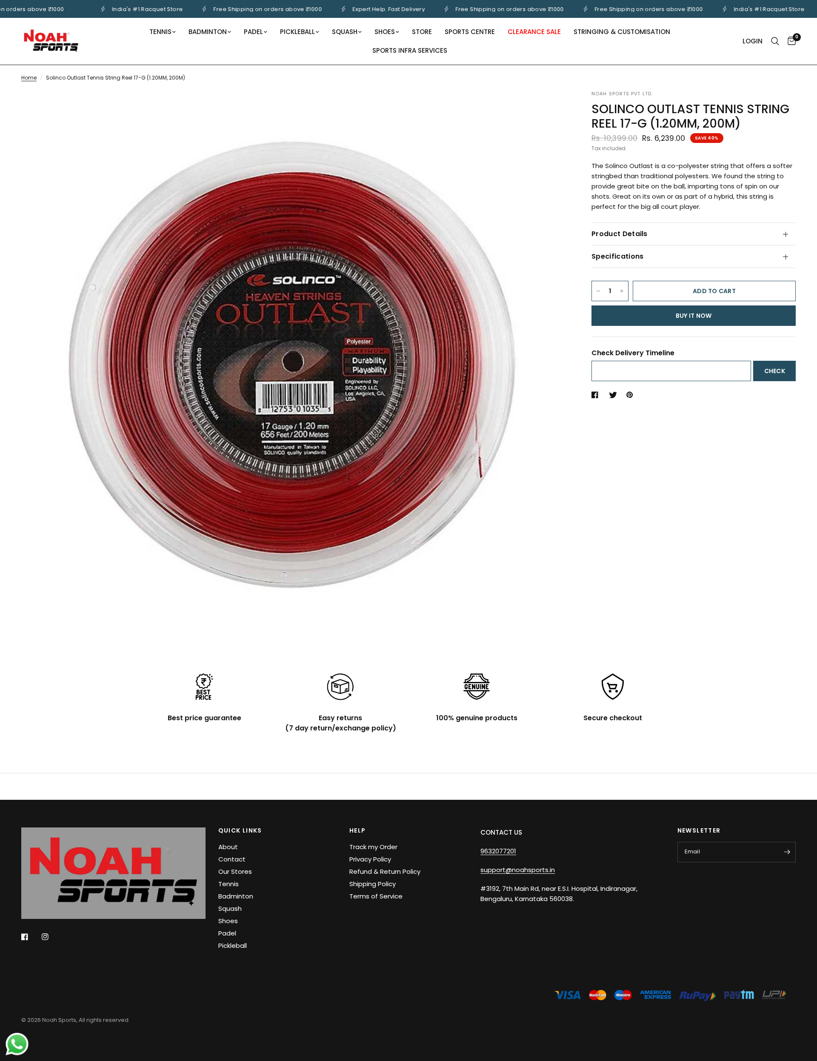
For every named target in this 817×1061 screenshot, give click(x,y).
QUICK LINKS (240, 830)
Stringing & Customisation (622, 31)
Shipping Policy (372, 883)
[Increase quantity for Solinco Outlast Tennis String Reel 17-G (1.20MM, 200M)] (621, 291)
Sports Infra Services (409, 50)
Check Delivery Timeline (632, 353)
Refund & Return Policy (384, 871)
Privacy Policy (370, 859)
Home (29, 77)
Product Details (619, 234)
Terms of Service (376, 896)
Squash (344, 31)
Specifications (617, 256)
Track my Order (373, 846)
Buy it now (694, 315)
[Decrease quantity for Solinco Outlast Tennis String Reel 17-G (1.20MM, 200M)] (598, 291)
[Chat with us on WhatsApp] (17, 1043)
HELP (357, 830)
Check (774, 371)
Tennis (160, 31)
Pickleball (297, 31)
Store (422, 31)
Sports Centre (470, 31)
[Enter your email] (787, 852)
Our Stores (235, 871)
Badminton (208, 31)
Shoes (384, 31)
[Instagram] (51, 936)
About (228, 846)
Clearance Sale (534, 31)
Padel (253, 31)
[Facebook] (30, 936)
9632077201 (498, 851)
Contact (232, 859)
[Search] (775, 41)
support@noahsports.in (517, 869)
